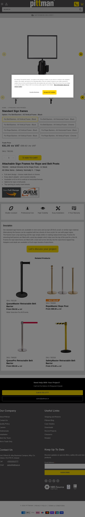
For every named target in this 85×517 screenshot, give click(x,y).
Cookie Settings (34, 92)
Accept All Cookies (49, 92)
